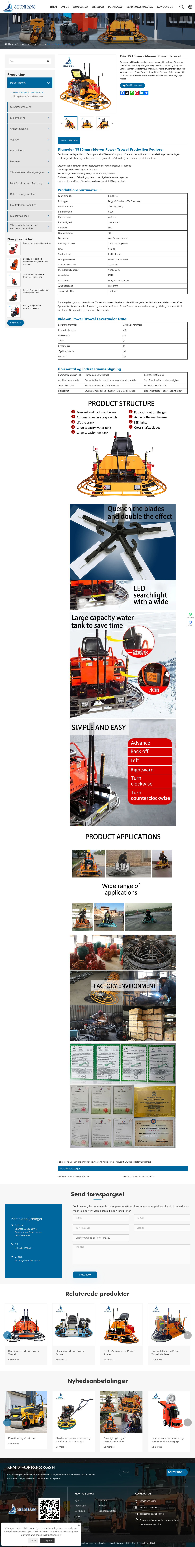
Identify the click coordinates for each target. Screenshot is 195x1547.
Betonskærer (17, 150)
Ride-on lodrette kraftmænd (24, 1351)
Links (111, 1543)
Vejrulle (14, 139)
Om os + (103, 1500)
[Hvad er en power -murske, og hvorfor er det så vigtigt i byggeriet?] (169, 1412)
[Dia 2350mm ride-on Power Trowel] (74, 1325)
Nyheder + (104, 1505)
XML (134, 1543)
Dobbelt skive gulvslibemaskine (37, 243)
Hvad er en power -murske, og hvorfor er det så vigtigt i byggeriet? (168, 1440)
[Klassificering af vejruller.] (121, 1412)
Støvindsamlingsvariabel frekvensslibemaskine (34, 275)
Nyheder (98, 6)
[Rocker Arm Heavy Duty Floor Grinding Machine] (13, 290)
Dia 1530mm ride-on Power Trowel (166, 1353)
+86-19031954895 (148, 1507)
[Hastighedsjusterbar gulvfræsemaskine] (13, 306)
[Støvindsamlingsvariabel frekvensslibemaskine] (13, 274)
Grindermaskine (19, 128)
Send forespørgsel (140, 6)
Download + (80, 1511)
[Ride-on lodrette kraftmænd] (26, 1325)
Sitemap (120, 1543)
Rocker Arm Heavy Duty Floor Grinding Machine (36, 291)
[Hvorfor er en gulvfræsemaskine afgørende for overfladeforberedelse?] (74, 1412)
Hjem (53, 6)
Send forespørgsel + (108, 1511)
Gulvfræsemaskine (20, 107)
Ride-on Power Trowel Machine (62, 44)
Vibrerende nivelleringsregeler (27, 172)
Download (115, 6)
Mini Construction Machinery (26, 183)
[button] (7, 1335)
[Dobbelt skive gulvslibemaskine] (13, 243)
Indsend (85, 1274)
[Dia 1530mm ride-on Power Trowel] (169, 1325)
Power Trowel (36, 44)
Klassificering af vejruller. (117, 1438)
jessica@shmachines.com (27, 1260)
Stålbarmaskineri (19, 215)
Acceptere (47, 1540)
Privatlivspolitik (146, 1543)
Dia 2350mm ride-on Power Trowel (71, 1353)
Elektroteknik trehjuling (23, 205)
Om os (65, 6)
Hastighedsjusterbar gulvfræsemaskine (32, 306)
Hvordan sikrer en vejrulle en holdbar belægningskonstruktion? (24, 1440)
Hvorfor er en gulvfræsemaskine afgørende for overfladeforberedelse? (72, 1440)
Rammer (15, 161)
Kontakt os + (81, 1516)
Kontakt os (165, 6)
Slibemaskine (17, 117)
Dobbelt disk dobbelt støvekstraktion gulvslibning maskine (35, 261)
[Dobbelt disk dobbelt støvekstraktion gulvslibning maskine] (13, 259)
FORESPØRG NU (177, 1472)
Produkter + (80, 1505)
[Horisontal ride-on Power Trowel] (121, 1325)
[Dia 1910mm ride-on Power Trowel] (70, 123)
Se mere (14, 322)
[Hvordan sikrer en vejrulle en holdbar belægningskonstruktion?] (26, 1412)
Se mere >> (13, 1356)
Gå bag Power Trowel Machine (28, 96)
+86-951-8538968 (23, 1248)
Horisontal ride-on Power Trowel (118, 1353)
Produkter (80, 6)
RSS (128, 1543)
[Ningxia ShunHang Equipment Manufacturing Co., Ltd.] (19, 7)
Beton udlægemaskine (23, 194)
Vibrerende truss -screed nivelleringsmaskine (24, 227)
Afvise (33, 1540)
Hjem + (78, 1500)
